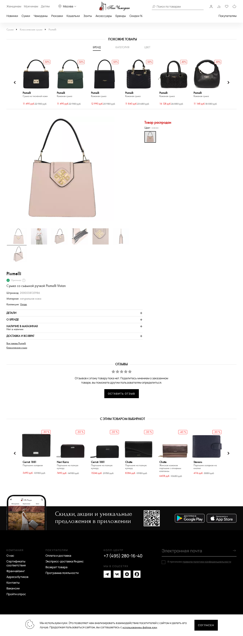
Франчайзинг (15, 571)
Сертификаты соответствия (16, 563)
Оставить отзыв (121, 393)
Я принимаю (199, 561)
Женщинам (13, 6)
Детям (45, 6)
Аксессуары (104, 16)
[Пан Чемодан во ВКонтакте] (117, 574)
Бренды (120, 16)
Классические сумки (31, 29)
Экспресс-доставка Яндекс (65, 561)
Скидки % (136, 16)
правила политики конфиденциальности (207, 561)
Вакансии (13, 588)
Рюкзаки (57, 16)
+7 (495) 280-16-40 (123, 556)
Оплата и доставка (58, 556)
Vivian (23, 304)
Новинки (12, 16)
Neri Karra (67, 465)
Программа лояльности (62, 573)
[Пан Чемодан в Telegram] (107, 574)
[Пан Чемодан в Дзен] (127, 574)
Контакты (13, 583)
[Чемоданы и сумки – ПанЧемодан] (114, 6)
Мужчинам (31, 6)
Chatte (136, 465)
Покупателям (228, 16)
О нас (10, 556)
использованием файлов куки (139, 627)
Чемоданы (41, 16)
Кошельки (73, 16)
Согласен (206, 625)
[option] (36, 82)
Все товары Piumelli (16, 343)
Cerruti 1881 (33, 464)
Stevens (205, 465)
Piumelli (52, 29)
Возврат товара (56, 567)
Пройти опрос (16, 594)
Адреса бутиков (17, 577)
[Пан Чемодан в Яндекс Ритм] (136, 574)
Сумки (26, 16)
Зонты (87, 16)
